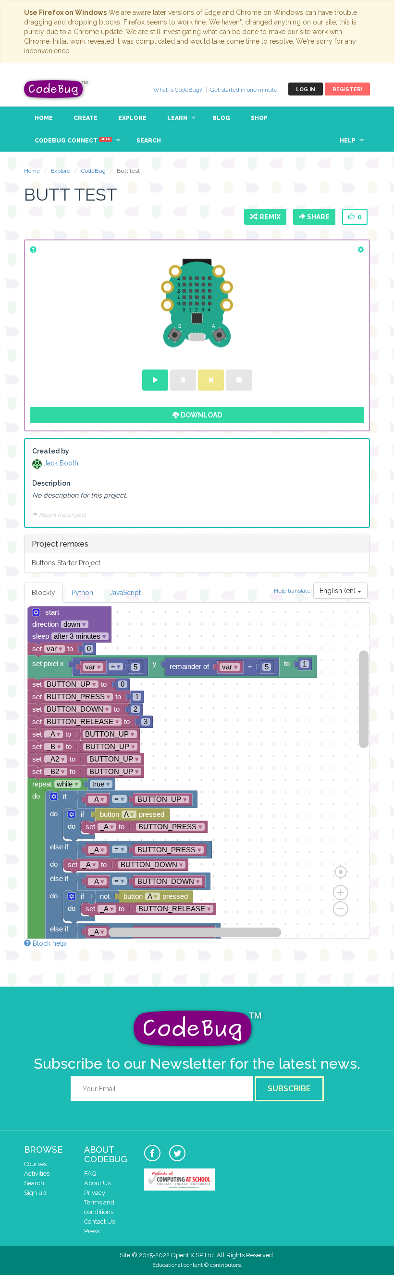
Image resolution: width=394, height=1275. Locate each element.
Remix (269, 217)
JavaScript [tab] (125, 592)
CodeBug (56, 89)
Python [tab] (82, 592)
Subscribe (289, 1088)
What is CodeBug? (177, 89)
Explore (132, 118)
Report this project (61, 515)
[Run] (155, 380)
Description (51, 483)
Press (91, 1231)
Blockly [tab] (43, 592)
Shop (259, 118)
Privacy (94, 1192)
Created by (50, 451)
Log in (305, 89)
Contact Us (99, 1221)
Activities (36, 1173)
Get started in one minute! (244, 89)
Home (44, 118)
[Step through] (211, 380)
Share (318, 217)
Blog (221, 118)
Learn (177, 118)
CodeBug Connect (72, 140)
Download (200, 415)
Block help (48, 943)
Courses (35, 1164)
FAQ (90, 1173)
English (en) (338, 591)
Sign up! (36, 1192)
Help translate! (293, 590)
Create (86, 118)
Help (348, 140)
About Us (97, 1183)
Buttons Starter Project (66, 563)
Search (148, 140)
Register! (347, 89)
